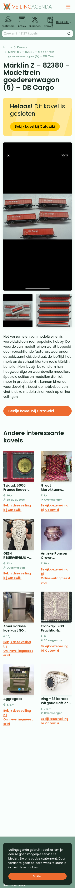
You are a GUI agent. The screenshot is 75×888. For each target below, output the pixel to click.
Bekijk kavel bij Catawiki (35, 126)
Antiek (22, 26)
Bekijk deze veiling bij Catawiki (17, 507)
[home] (27, 6)
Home (7, 47)
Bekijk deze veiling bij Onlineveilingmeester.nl (55, 576)
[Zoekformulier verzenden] (69, 33)
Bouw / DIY (51, 26)
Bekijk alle (62, 22)
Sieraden (35, 26)
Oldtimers (8, 26)
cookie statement (44, 858)
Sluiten (37, 876)
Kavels (22, 47)
